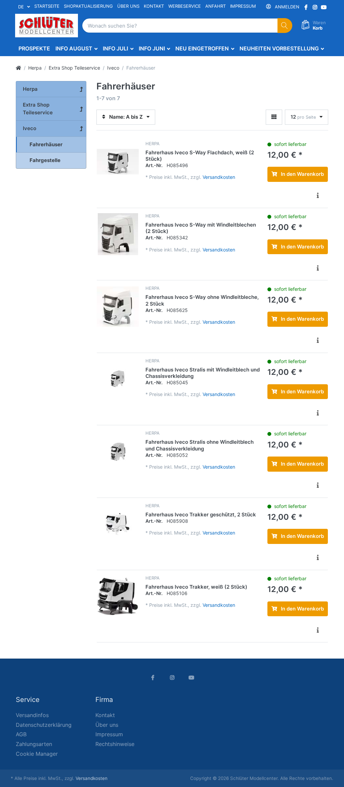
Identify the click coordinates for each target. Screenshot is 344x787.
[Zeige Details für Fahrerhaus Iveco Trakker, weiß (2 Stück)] (118, 596)
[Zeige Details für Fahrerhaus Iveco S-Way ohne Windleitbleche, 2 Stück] (118, 306)
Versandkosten (219, 177)
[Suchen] (285, 25)
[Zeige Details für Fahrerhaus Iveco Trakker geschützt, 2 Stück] (118, 524)
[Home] (18, 67)
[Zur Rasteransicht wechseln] (274, 117)
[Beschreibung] (318, 196)
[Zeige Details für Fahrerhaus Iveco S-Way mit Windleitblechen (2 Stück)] (118, 234)
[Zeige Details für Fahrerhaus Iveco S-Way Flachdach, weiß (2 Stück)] (118, 162)
